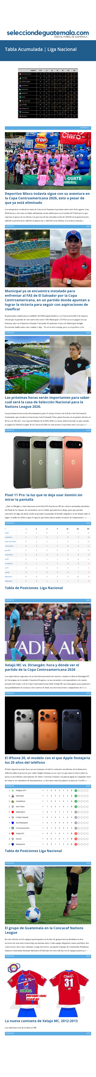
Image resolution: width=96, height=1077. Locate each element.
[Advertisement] (48, 13)
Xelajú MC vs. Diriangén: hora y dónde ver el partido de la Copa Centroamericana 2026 (42, 667)
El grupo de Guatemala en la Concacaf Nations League (44, 930)
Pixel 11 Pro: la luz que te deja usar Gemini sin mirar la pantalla (43, 497)
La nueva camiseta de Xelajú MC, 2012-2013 (41, 1021)
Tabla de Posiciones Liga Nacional (33, 850)
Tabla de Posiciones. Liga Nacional (34, 588)
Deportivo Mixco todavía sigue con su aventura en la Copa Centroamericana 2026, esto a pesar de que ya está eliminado (47, 198)
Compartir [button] (84, 128)
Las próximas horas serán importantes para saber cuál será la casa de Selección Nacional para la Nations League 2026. (47, 402)
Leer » (88, 226)
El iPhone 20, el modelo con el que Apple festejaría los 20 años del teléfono (47, 760)
